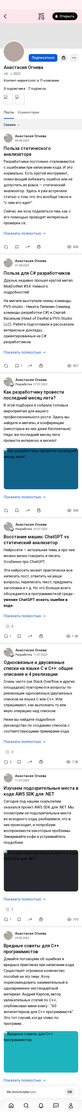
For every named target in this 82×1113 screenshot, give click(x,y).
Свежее (10, 125)
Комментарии (28, 112)
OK (69, 1092)
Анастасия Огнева (30, 136)
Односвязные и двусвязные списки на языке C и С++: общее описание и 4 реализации (38, 668)
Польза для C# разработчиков (37, 273)
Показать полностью (22, 233)
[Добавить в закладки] (17, 247)
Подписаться (43, 58)
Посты (9, 112)
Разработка (23, 384)
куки (33, 1092)
